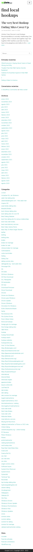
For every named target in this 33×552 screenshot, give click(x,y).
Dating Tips (4, 258)
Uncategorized (5, 490)
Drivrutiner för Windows (8, 306)
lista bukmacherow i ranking (9, 403)
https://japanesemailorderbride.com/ (12, 353)
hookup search (5, 337)
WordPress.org (6, 544)
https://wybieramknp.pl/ (8, 372)
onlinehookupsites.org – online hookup (13, 430)
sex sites (4, 461)
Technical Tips (5, 477)
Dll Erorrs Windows (7, 274)
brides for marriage (7, 243)
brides (3, 240)
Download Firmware (7, 287)
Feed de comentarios (8, 542)
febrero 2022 (5, 146)
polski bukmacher (6, 440)
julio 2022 (4, 133)
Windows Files (6, 509)
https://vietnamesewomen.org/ (10, 369)
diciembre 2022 (6, 120)
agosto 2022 (5, 131)
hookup (3, 332)
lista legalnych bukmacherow (10, 406)
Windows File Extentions (9, 506)
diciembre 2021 (6, 152)
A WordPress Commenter (9, 90)
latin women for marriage (9, 395)
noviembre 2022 (6, 123)
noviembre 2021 (6, 154)
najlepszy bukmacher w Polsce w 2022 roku (15, 424)
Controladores (5, 251)
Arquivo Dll (4, 203)
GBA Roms (4, 330)
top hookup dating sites (8, 482)
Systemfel (4, 474)
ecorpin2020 (7, 30)
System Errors (5, 472)
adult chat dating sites (8, 198)
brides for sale (5, 245)
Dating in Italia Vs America (9, 80)
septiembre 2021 (6, 160)
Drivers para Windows (8, 298)
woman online (5, 516)
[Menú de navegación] (29, 2)
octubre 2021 (5, 157)
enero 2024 (5, 99)
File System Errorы (7, 316)
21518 (3, 193)
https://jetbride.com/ (7, 356)
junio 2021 (4, 167)
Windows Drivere (6, 501)
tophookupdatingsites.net (9, 485)
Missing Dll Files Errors (8, 422)
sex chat (4, 456)
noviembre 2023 (6, 102)
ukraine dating (5, 487)
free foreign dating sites (8, 327)
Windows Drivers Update (9, 503)
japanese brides (6, 382)
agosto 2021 (5, 162)
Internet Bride (5, 377)
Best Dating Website (7, 216)
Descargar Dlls (5, 266)
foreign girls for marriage (9, 324)
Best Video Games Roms (9, 227)
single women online (7, 464)
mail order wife (6, 414)
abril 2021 (4, 173)
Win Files (4, 498)
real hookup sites (6, 445)
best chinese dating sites (9, 211)
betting (3, 235)
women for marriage (7, 524)
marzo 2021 (5, 175)
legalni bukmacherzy (7, 398)
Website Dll (5, 495)
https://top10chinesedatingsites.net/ (12, 361)
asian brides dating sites (8, 206)
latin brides (4, 390)
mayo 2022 (5, 138)
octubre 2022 (5, 125)
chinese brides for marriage (9, 248)
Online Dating (5, 427)
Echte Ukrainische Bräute (8, 308)
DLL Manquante (6, 280)
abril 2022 (4, 141)
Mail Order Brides (6, 411)
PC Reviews (5, 432)
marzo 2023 (5, 112)
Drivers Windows (6, 303)
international (5, 374)
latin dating (4, 393)
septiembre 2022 (6, 128)
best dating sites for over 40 (10, 214)
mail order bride (6, 409)
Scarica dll (4, 451)
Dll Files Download (7, 277)
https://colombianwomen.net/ (10, 351)
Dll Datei (4, 272)
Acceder (4, 536)
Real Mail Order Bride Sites (9, 448)
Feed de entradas (6, 539)
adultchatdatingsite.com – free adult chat (13, 201)
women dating (5, 519)
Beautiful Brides (6, 208)
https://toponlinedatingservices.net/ (12, 366)
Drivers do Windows (7, 295)
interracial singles (6, 380)
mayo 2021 (5, 170)
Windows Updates (7, 511)
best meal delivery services (9, 224)
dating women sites (7, 261)
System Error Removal (8, 469)
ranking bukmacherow (8, 443)
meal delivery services (8, 419)
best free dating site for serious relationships (15, 219)
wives (3, 514)
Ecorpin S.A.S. (9, 550)
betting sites (5, 237)
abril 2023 (4, 110)
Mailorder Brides (6, 416)
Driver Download (6, 290)
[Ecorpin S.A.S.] (6, 2)
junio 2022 (4, 136)
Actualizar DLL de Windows (10, 195)
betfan (3, 232)
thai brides (4, 480)
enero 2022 (5, 149)
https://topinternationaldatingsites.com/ (13, 364)
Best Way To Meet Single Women (12, 230)
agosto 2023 (5, 104)
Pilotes (3, 437)
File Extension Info (7, 314)
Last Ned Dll (5, 387)
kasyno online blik (6, 385)
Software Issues (6, 466)
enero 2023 (5, 117)
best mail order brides (8, 222)
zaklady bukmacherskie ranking (10, 527)
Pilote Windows (6, 435)
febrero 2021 (5, 178)
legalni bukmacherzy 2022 (9, 401)
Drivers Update (6, 301)
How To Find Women (8, 345)
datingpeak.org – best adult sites (11, 264)
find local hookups (7, 322)
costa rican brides (6, 253)
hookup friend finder (7, 335)
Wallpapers (5, 493)
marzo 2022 (5, 144)
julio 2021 (4, 165)
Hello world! (23, 90)
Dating (3, 256)
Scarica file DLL (6, 453)
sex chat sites (5, 459)
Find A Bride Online (7, 319)
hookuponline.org (6, 343)
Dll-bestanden (5, 282)
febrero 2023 (5, 115)
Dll (2, 269)
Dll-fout (3, 285)
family (3, 311)
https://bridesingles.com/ (8, 348)
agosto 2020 (5, 181)
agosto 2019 (5, 183)
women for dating (6, 522)
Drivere (3, 293)
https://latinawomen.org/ (8, 358)
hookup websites (6, 340)
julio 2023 (4, 107)
